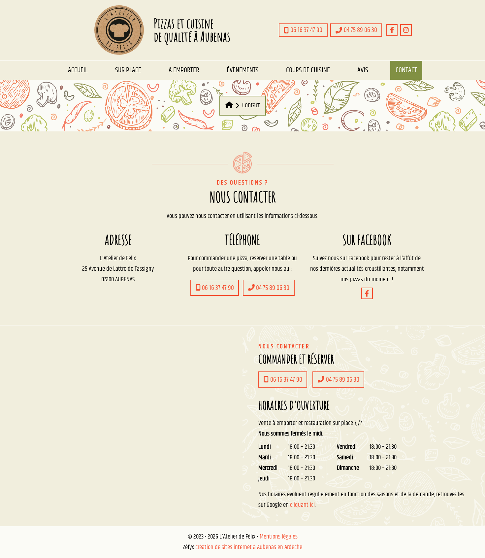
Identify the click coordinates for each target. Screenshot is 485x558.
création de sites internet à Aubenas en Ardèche (248, 547)
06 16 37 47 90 (217, 288)
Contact (406, 70)
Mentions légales (279, 536)
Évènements (243, 70)
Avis (362, 70)
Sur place (128, 70)
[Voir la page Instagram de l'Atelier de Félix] (406, 30)
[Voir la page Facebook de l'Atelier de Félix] (392, 30)
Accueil (78, 70)
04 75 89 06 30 (272, 288)
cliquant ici (302, 505)
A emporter (184, 70)
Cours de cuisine (308, 70)
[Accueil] (229, 105)
